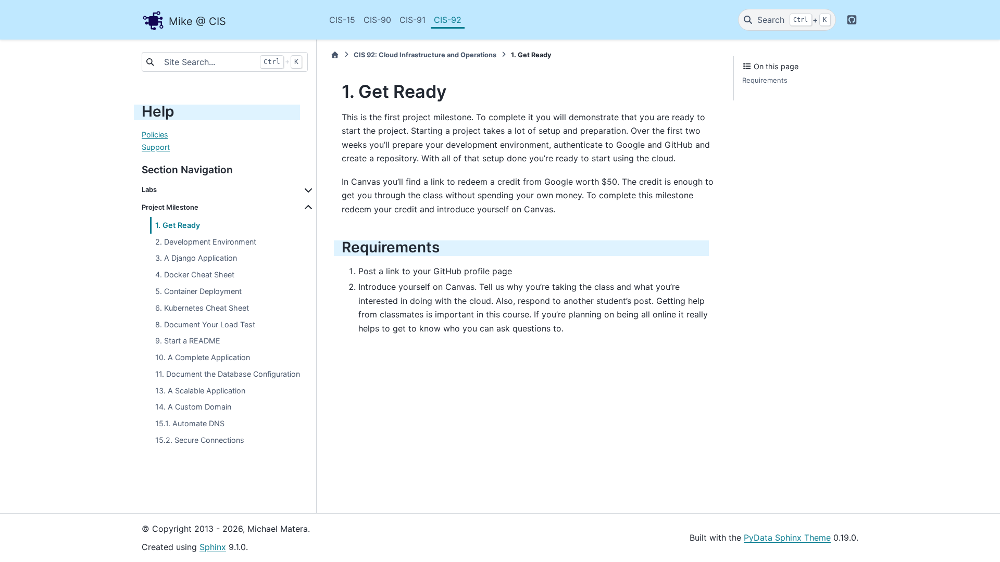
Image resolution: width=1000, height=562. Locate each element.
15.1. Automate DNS (189, 423)
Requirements (765, 80)
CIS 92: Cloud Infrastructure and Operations (425, 55)
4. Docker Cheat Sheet (194, 274)
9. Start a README (187, 340)
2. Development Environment (205, 241)
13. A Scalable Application (200, 390)
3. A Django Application (196, 257)
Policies (155, 134)
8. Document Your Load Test (205, 324)
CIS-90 (377, 20)
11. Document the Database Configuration (227, 373)
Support (156, 147)
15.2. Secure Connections (199, 440)
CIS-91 (412, 20)
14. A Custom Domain (193, 406)
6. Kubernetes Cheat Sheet (202, 307)
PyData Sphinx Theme (787, 537)
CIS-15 (342, 20)
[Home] (335, 54)
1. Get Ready (177, 225)
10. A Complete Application (202, 357)
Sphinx (212, 547)
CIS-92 (447, 20)
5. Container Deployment (198, 291)
